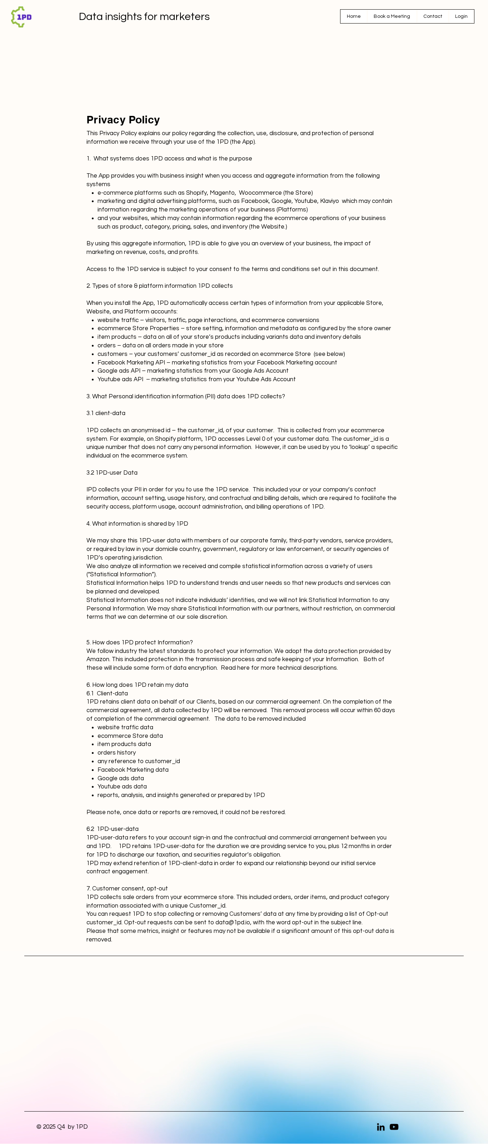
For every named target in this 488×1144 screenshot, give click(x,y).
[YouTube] (394, 1127)
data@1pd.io (232, 922)
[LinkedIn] (380, 1127)
